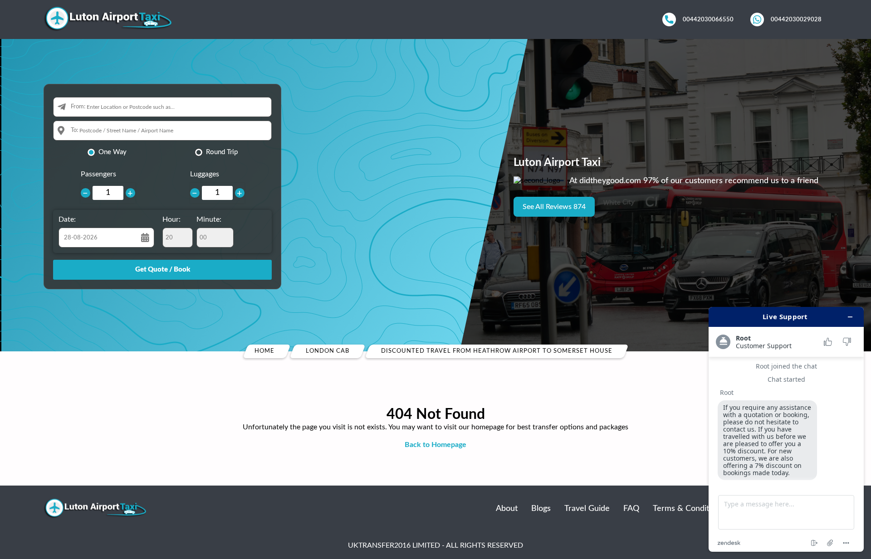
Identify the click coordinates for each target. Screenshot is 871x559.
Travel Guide (587, 509)
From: (78, 107)
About (507, 509)
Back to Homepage (435, 444)
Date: (67, 219)
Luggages (204, 174)
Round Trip (222, 152)
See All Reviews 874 (554, 206)
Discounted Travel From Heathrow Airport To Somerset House (496, 351)
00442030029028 (796, 19)
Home (264, 351)
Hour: (171, 219)
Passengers (98, 174)
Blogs (541, 509)
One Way (112, 152)
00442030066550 (708, 19)
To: (74, 130)
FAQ (631, 509)
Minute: (208, 219)
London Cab (327, 351)
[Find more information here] (786, 429)
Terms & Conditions (688, 509)
